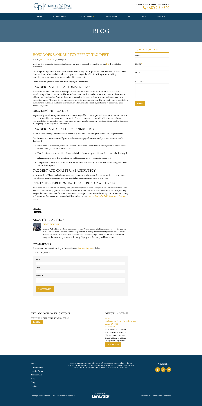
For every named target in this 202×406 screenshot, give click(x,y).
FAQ (129, 17)
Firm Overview (59, 17)
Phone (138, 64)
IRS (107, 64)
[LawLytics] (101, 396)
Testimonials (111, 17)
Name (38, 260)
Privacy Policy (157, 396)
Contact (161, 17)
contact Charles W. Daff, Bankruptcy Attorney (107, 196)
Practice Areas (85, 17)
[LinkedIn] (168, 369)
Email (38, 268)
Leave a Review (113, 344)
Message (39, 276)
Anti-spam (167, 396)
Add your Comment (86, 248)
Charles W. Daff (45, 60)
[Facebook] (157, 369)
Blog (144, 17)
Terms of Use (146, 396)
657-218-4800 (110, 327)
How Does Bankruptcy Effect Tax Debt (71, 54)
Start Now (37, 322)
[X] (163, 369)
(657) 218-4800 (158, 8)
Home (39, 17)
